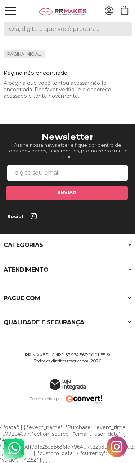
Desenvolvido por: (46, 398)
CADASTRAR (67, 193)
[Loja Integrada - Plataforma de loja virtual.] (68, 384)
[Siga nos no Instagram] (35, 217)
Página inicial (24, 54)
